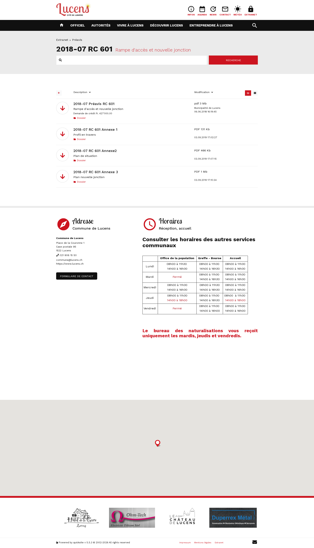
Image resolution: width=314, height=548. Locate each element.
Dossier (79, 117)
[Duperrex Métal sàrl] (233, 518)
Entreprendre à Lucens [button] (211, 25)
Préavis (77, 40)
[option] (81, 517)
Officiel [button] (77, 25)
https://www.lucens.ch (70, 263)
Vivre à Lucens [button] (130, 25)
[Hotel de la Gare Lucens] (81, 518)
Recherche (233, 60)
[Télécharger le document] (62, 108)
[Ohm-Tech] (132, 518)
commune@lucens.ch (69, 259)
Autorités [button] (100, 25)
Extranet (62, 40)
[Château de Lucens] (182, 518)
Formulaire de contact (76, 276)
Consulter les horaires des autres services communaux (198, 242)
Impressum (185, 542)
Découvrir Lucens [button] (166, 25)
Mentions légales (202, 542)
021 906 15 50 (68, 255)
